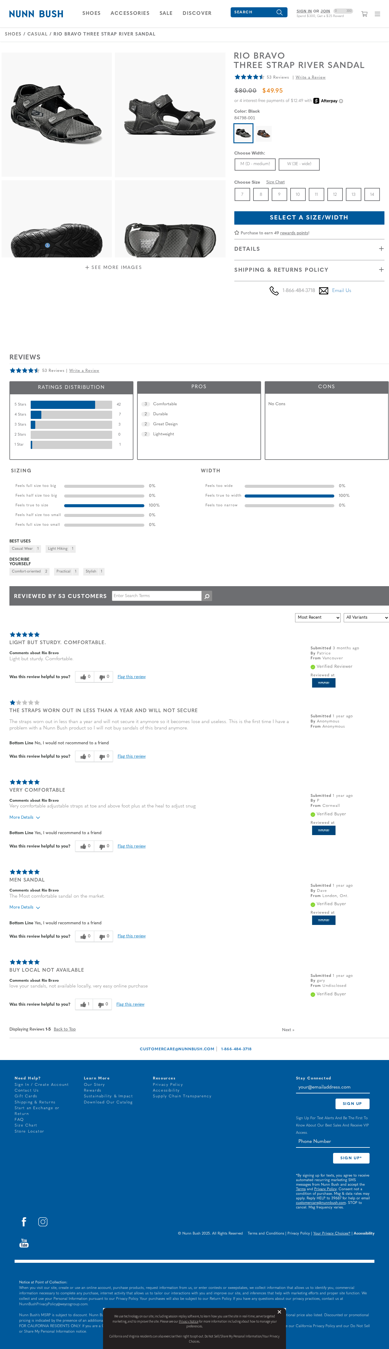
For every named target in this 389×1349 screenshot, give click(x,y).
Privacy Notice (188, 1321)
